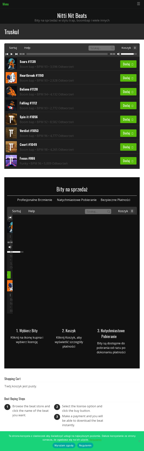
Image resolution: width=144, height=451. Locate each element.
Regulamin (96, 439)
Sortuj (12, 47)
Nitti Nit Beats (72, 15)
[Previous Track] (6, 53)
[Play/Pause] (11, 53)
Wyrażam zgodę (64, 445)
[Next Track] (16, 53)
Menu (6, 4)
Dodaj (126, 64)
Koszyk (128, 47)
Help (26, 47)
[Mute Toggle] (118, 53)
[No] (139, 441)
